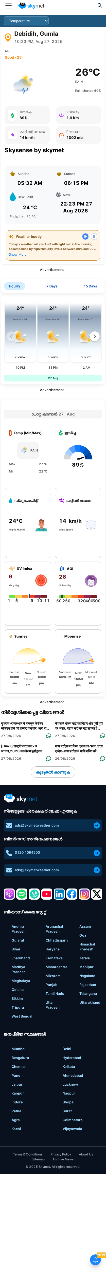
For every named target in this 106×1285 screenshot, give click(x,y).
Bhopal (68, 1102)
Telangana (88, 993)
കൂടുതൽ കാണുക (53, 772)
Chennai (19, 1066)
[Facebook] (71, 894)
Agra (16, 1120)
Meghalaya (21, 981)
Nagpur (69, 1093)
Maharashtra (56, 967)
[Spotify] (21, 894)
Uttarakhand (89, 1002)
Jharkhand (21, 958)
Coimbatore (73, 1120)
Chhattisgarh (57, 940)
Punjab (51, 985)
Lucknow (70, 1084)
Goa (82, 935)
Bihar (16, 949)
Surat (67, 1111)
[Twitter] (96, 894)
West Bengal (22, 1016)
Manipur (86, 967)
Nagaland (87, 976)
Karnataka (54, 958)
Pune (16, 1075)
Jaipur (17, 1084)
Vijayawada (72, 1129)
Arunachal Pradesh (54, 928)
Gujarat (18, 940)
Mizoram (53, 976)
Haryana (53, 949)
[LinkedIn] (59, 894)
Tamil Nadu (55, 993)
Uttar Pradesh (53, 1004)
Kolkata (69, 1066)
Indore (17, 1102)
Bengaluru (20, 1058)
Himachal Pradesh (87, 946)
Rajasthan (87, 985)
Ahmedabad (73, 1075)
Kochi (16, 1129)
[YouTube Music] (46, 894)
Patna (16, 1111)
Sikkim (17, 998)
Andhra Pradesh (19, 928)
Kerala (84, 958)
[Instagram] (84, 894)
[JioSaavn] (34, 894)
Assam (85, 926)
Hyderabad (72, 1058)
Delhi (67, 1049)
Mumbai (18, 1049)
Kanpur (18, 1093)
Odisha (18, 989)
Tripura (18, 1007)
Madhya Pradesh (19, 969)
